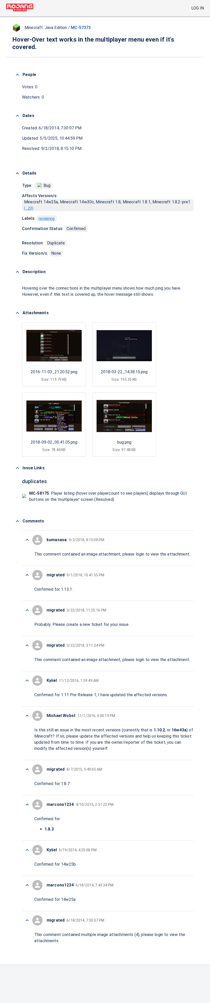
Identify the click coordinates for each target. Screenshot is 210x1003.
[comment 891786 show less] (27, 716)
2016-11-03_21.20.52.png (54, 371)
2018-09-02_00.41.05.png (54, 442)
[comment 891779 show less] (27, 920)
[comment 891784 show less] (27, 769)
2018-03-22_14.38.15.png (124, 371)
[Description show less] (17, 272)
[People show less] (17, 75)
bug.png (124, 442)
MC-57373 (81, 27)
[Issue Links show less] (17, 468)
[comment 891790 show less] (27, 575)
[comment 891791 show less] (27, 540)
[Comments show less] (17, 521)
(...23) (28, 208)
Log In (197, 8)
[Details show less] (17, 173)
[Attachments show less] (17, 313)
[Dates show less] (17, 116)
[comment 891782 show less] (27, 850)
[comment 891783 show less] (27, 804)
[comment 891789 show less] (27, 610)
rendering (47, 218)
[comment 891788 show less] (27, 645)
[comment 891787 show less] (27, 680)
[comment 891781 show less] (27, 885)
